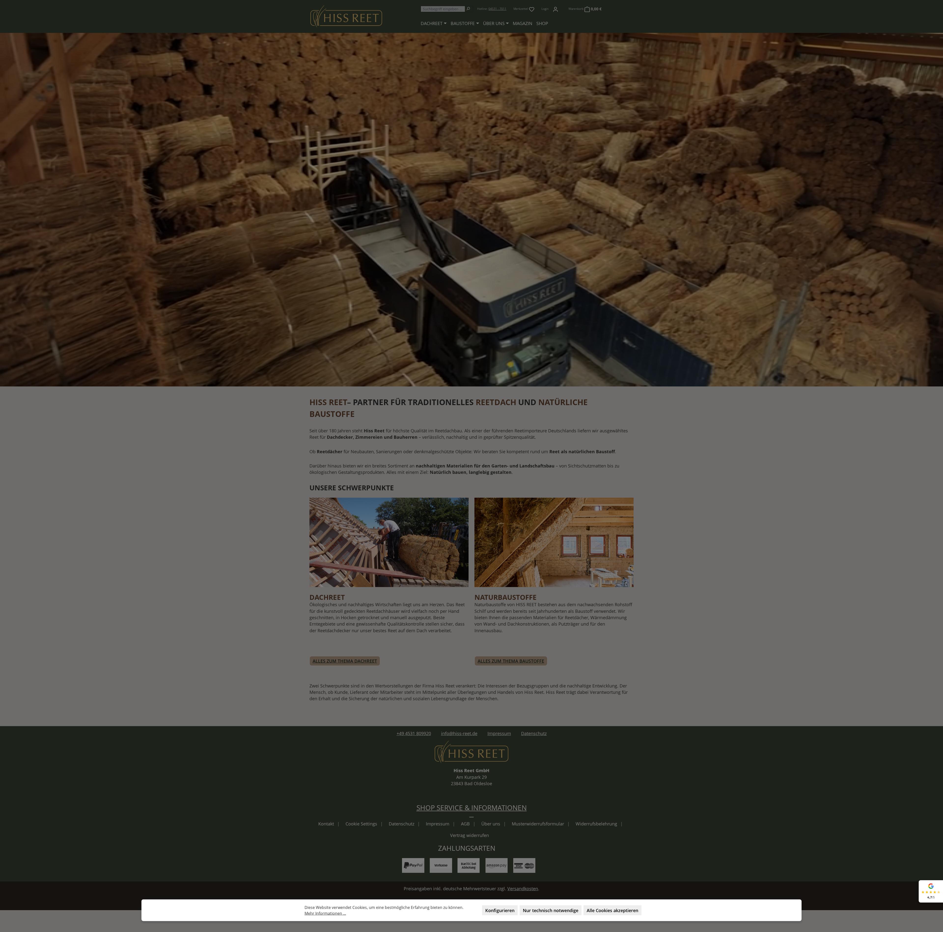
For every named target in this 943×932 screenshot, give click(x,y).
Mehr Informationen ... (325, 913)
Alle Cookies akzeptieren (612, 910)
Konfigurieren (499, 910)
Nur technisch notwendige (550, 910)
